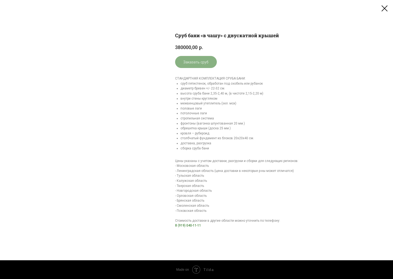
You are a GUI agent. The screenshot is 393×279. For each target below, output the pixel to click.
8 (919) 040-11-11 (188, 225)
